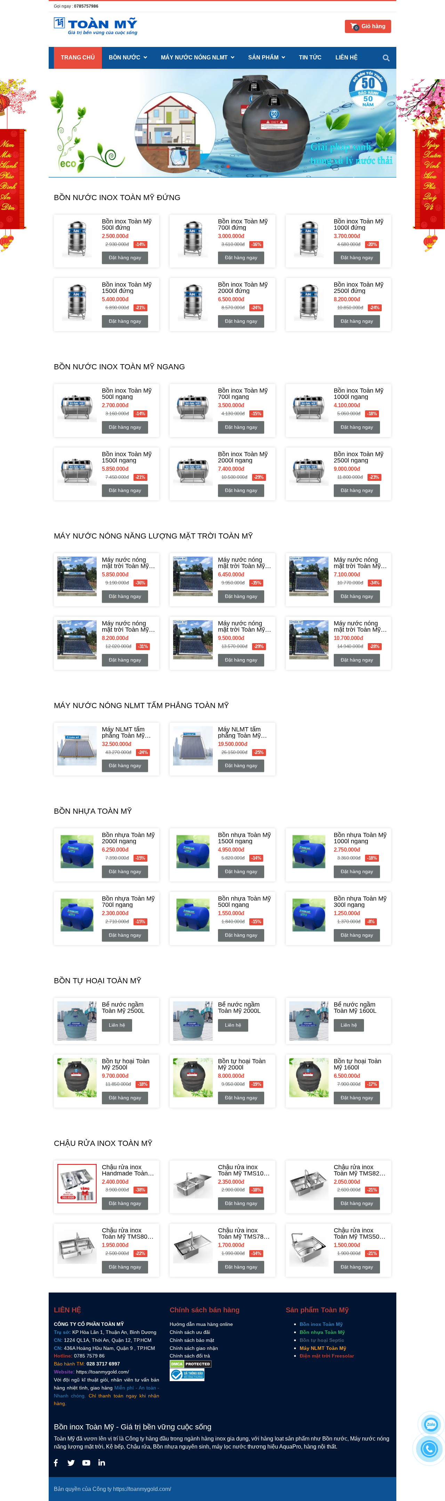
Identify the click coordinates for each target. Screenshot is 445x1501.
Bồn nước (125, 57)
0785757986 (86, 6)
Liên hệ (117, 1025)
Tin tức (310, 57)
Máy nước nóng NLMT (195, 57)
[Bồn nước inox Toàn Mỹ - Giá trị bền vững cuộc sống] (56, 1463)
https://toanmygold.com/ (102, 1372)
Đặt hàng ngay (125, 257)
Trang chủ (78, 57)
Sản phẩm (264, 57)
